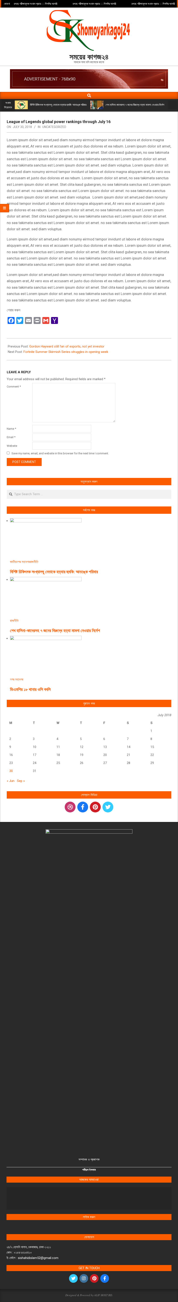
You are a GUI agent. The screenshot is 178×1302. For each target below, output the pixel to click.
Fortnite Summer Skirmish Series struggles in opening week (65, 352)
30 (11, 771)
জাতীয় (13, 562)
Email (11, 437)
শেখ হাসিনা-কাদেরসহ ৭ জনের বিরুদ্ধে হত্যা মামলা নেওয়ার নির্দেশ (134, 104)
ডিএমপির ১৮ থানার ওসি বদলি (30, 689)
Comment (14, 386)
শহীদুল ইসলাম (89, 1169)
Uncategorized (54, 127)
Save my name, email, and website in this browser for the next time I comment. (60, 453)
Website (12, 445)
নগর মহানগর (23, 562)
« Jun (10, 781)
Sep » (21, 781)
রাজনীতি (34, 562)
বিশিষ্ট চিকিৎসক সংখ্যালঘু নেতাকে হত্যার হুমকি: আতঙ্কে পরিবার (58, 104)
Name (11, 428)
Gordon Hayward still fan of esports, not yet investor (66, 346)
